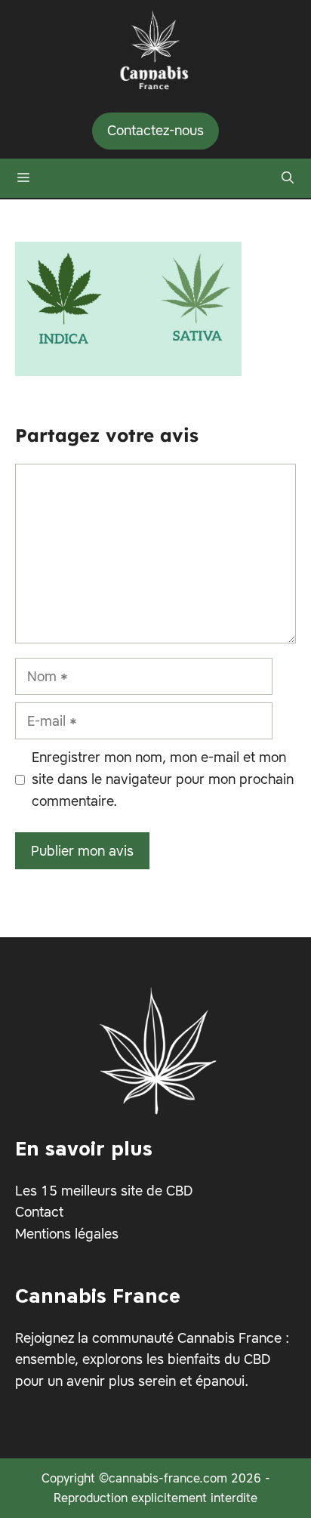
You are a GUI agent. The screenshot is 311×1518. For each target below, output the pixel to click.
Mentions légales (67, 1233)
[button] (287, 178)
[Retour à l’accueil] (155, 46)
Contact (39, 1212)
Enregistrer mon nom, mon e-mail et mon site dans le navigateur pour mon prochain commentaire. (163, 779)
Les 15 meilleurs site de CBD (103, 1190)
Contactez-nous (155, 130)
